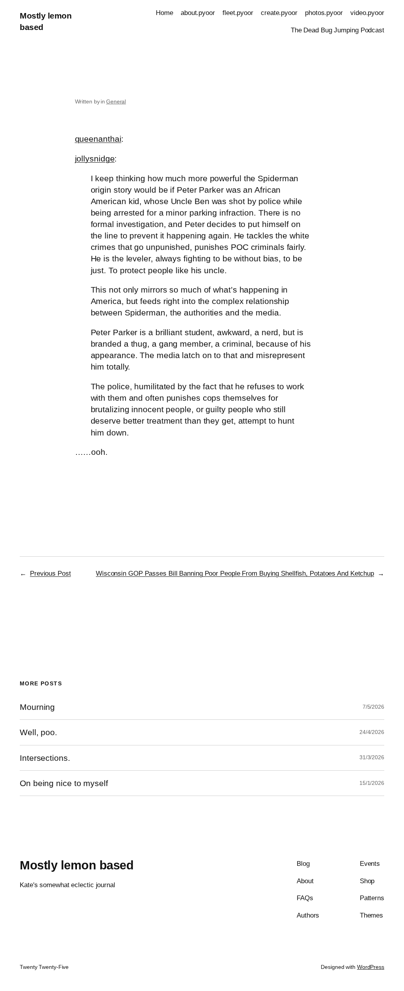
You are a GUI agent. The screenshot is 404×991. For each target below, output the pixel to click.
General (116, 101)
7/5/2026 (373, 707)
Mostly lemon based (76, 865)
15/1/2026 (371, 783)
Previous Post (50, 573)
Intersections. (45, 757)
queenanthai (98, 138)
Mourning (37, 706)
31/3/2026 (371, 757)
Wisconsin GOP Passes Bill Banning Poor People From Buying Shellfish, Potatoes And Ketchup (235, 573)
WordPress (370, 967)
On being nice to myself (64, 783)
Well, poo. (38, 732)
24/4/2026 (371, 732)
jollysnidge (95, 158)
